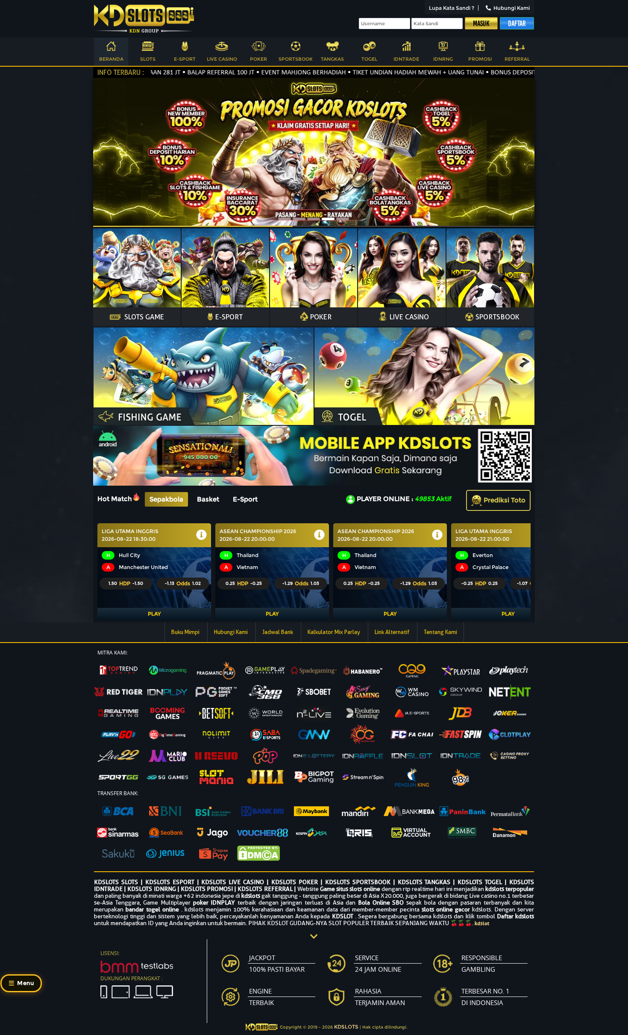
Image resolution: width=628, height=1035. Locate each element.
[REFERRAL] (517, 47)
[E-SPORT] (185, 47)
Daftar (517, 23)
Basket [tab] (208, 499)
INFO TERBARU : (120, 72)
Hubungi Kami (511, 8)
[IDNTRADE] (406, 47)
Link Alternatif (393, 631)
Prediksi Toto (503, 500)
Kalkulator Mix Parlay (334, 631)
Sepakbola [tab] (166, 499)
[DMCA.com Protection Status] (262, 854)
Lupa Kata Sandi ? (451, 8)
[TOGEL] (369, 47)
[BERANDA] (111, 47)
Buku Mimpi (186, 631)
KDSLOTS (346, 1026)
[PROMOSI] (480, 47)
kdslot (482, 923)
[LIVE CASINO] (222, 47)
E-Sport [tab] (245, 499)
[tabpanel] (314, 571)
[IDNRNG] (443, 47)
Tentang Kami (440, 631)
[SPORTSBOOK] (296, 47)
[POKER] (258, 47)
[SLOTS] (148, 47)
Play (154, 613)
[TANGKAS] (332, 47)
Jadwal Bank (278, 631)
